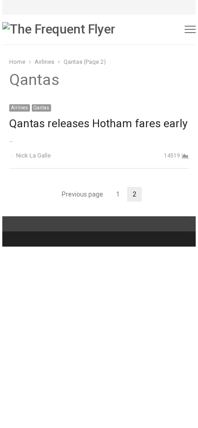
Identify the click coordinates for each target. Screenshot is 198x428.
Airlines (19, 107)
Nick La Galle (33, 155)
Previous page (82, 194)
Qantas (41, 107)
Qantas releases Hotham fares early (98, 123)
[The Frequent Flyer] (60, 29)
